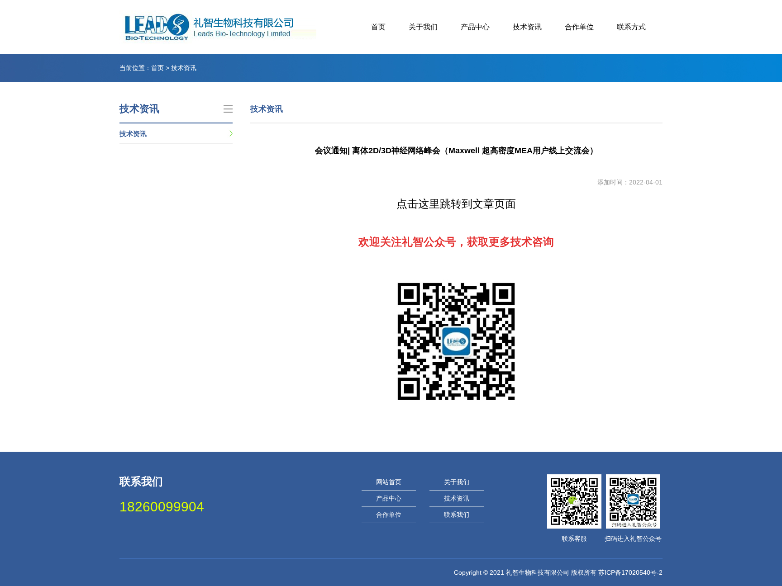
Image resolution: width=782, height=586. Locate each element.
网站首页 (388, 482)
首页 (378, 27)
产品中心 (475, 27)
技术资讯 (527, 27)
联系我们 (456, 514)
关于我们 (423, 27)
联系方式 (631, 27)
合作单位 (579, 27)
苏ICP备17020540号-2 (630, 572)
